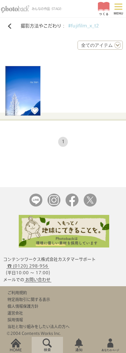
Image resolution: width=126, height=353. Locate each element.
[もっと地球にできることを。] (64, 246)
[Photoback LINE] (35, 205)
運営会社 (15, 313)
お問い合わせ (37, 279)
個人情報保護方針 (22, 306)
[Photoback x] (90, 205)
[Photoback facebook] (72, 205)
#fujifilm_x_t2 (83, 26)
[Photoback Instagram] (54, 205)
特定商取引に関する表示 (28, 299)
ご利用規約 (17, 293)
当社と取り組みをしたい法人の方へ (38, 326)
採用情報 (15, 320)
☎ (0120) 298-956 (27, 266)
